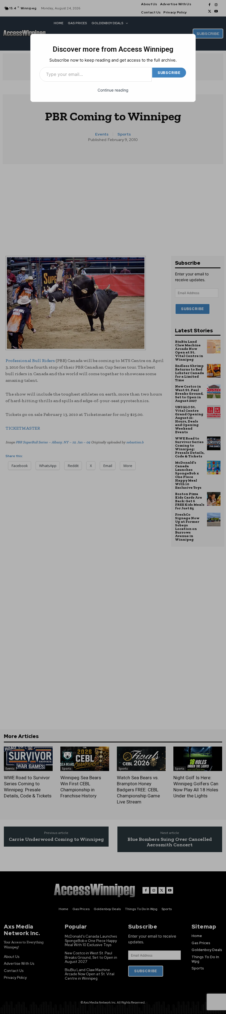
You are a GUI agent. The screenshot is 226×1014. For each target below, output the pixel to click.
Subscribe (169, 72)
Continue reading (113, 90)
